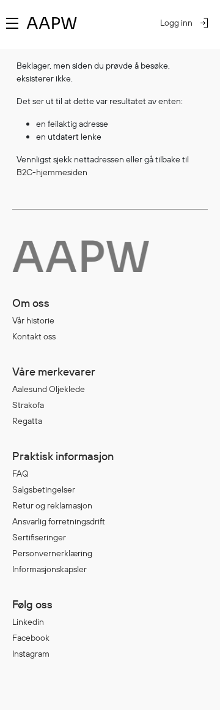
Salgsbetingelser (43, 489)
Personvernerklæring (52, 553)
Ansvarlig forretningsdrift (58, 521)
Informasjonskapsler (49, 569)
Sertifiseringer (39, 537)
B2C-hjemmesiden (51, 172)
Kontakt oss (34, 336)
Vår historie (33, 320)
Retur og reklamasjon (52, 505)
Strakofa (28, 404)
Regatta (27, 420)
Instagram (31, 653)
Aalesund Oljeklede (48, 389)
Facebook (31, 637)
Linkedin (28, 621)
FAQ (20, 473)
